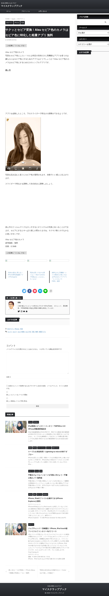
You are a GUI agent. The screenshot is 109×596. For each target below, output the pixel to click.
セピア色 (28, 332)
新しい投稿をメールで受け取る (16, 401)
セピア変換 (21, 332)
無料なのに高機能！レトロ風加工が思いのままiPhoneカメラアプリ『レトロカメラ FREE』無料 (59, 277)
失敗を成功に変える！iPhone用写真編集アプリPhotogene (15, 275)
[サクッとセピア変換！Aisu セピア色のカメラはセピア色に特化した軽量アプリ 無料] (40, 291)
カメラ (10, 332)
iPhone (17, 329)
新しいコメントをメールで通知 (16, 395)
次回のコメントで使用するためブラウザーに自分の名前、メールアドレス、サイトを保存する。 (37, 387)
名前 (8, 377)
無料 (36, 332)
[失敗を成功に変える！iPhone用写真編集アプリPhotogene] (15, 265)
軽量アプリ (42, 332)
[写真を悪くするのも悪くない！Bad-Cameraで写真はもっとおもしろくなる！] (37, 265)
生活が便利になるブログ (54, 586)
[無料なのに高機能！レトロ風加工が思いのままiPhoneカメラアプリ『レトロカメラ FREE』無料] (59, 265)
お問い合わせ (43, 11)
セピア (15, 332)
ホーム (8, 11)
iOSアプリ (10, 329)
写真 (21, 329)
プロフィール (26, 11)
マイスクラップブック (11, 6)
